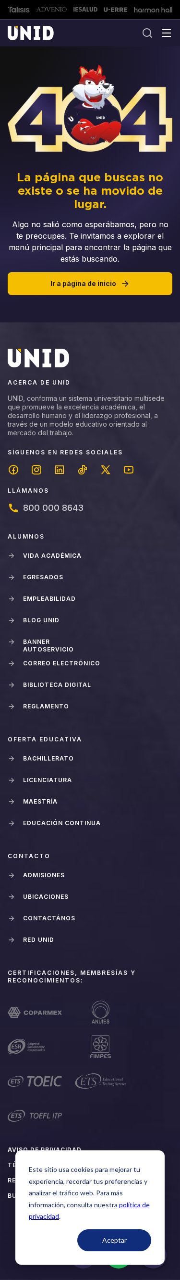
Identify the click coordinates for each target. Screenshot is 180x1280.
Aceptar (114, 1240)
